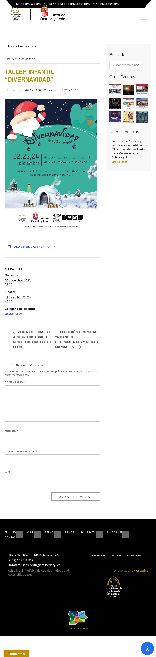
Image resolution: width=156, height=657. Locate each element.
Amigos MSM (115, 532)
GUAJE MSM (13, 314)
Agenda (50, 532)
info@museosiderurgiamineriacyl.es (34, 565)
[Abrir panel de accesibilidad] (147, 648)
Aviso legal (16, 570)
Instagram (133, 555)
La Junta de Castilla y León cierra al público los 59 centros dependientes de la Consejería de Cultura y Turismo (129, 149)
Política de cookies (39, 570)
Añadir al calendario (32, 247)
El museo (11, 532)
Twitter (115, 555)
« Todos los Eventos (20, 46)
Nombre (12, 431)
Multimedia (89, 532)
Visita (31, 532)
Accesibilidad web (20, 574)
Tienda (69, 532)
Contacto (12, 537)
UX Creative (140, 570)
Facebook (98, 555)
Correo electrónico (21, 451)
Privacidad (62, 570)
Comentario (15, 382)
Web (8, 472)
